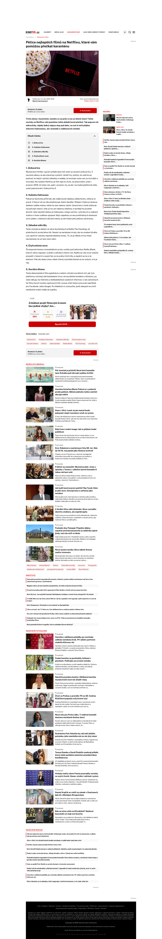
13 (85, 934)
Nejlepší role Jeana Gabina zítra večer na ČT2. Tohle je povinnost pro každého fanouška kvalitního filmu (58, 619)
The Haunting (80, 343)
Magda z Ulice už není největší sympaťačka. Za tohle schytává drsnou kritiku (54, 586)
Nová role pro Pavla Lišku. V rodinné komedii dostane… (117, 245)
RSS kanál (93, 906)
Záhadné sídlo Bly (62, 339)
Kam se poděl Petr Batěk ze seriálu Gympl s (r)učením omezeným (51, 864)
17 (96, 934)
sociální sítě (92, 343)
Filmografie (92, 565)
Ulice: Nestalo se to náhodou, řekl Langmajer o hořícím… (116, 187)
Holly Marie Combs (68, 565)
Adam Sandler (55, 343)
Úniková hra (31, 339)
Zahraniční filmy (73, 32)
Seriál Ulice (59, 32)
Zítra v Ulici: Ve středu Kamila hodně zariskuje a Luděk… (125, 132)
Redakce (44, 906)
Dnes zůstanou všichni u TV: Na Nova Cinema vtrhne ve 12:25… (117, 193)
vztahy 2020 (71, 569)
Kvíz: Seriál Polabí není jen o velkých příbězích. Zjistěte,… (117, 148)
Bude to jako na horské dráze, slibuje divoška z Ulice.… (117, 154)
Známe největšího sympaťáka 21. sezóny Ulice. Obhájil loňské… (118, 252)
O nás (39, 906)
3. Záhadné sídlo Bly (40, 152)
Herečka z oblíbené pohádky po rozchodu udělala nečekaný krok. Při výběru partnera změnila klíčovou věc (61, 876)
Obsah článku (34, 136)
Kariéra (97, 908)
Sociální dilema (32, 343)
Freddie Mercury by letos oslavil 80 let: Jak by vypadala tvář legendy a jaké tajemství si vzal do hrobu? (61, 600)
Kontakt (103, 908)
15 (91, 934)
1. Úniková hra (37, 143)
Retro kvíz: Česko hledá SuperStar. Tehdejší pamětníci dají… (116, 213)
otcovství (81, 565)
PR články (91, 908)
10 (77, 934)
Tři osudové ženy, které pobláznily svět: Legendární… (118, 226)
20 (105, 934)
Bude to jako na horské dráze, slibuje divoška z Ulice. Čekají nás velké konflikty (55, 853)
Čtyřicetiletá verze (79, 339)
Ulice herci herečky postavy (94, 32)
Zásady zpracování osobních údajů (66, 908)
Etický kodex (82, 908)
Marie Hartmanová (40, 101)
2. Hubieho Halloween (41, 147)
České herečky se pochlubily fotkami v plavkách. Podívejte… (118, 206)
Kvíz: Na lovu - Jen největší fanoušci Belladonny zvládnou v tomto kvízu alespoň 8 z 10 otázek (60, 594)
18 (99, 934)
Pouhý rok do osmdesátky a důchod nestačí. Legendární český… (116, 174)
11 (79, 934)
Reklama (51, 906)
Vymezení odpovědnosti (116, 906)
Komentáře (86, 110)
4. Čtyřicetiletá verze (40, 156)
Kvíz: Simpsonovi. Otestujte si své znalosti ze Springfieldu (48, 605)
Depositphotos (92, 930)
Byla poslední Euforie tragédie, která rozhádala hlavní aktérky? (50, 624)
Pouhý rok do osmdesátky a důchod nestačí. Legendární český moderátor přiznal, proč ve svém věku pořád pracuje (61, 869)
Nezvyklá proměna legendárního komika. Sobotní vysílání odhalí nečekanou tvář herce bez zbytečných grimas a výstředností (60, 580)
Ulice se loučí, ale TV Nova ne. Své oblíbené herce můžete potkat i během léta (55, 609)
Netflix (44, 343)
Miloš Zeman (31, 565)
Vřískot (55, 565)
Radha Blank (67, 343)
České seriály (113, 32)
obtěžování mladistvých (35, 569)
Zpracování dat (102, 906)
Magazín (119, 115)
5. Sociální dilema (39, 160)
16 (93, 934)
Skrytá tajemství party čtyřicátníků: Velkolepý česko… (124, 120)
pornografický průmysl (55, 569)
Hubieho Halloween (46, 339)
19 (102, 934)
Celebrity (47, 32)
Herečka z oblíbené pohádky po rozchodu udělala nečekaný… (119, 180)
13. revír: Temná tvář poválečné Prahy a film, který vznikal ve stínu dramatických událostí (59, 614)
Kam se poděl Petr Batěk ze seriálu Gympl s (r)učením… (119, 167)
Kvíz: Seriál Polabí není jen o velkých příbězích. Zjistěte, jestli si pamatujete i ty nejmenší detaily (62, 849)
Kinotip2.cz (30, 37)
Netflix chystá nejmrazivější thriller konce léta (44, 845)
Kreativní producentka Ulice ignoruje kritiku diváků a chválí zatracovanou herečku (57, 590)
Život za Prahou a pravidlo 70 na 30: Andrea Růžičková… (117, 232)
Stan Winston (83, 569)
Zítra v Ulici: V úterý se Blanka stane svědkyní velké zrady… (117, 200)
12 (82, 934)
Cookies (58, 906)
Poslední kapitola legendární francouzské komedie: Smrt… (119, 161)
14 (88, 934)
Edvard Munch (44, 565)
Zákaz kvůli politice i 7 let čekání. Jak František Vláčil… (117, 239)
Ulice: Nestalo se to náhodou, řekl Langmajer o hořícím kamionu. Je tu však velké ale (57, 881)
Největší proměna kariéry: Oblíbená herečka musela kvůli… (117, 219)
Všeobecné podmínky (68, 906)
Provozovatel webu (83, 906)
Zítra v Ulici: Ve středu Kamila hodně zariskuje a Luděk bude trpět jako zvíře (54, 840)
